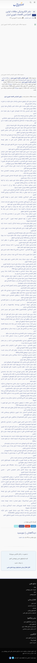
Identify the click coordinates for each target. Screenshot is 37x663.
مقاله (35, 587)
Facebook (21, 526)
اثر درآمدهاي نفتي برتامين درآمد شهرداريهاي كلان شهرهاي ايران (20, 362)
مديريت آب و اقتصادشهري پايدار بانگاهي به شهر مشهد (22, 149)
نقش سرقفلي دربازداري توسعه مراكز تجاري (25, 116)
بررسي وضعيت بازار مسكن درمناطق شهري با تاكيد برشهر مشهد (20, 429)
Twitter (16, 526)
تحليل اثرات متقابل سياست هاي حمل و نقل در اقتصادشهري (21, 388)
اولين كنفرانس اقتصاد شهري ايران (19, 78)
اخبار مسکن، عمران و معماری (29, 629)
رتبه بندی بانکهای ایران (31, 638)
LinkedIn (33, 526)
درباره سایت (33, 658)
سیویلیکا (21, 80)
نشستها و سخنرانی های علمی (29, 613)
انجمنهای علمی (32, 624)
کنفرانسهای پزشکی (32, 611)
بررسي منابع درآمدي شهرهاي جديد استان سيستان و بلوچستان (20, 443)
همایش (34, 608)
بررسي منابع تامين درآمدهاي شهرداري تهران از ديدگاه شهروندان (20, 451)
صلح (35, 592)
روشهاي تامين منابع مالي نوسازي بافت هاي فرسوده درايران (21, 125)
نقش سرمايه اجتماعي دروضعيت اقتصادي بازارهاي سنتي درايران (19, 190)
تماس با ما (27, 658)
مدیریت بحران (33, 643)
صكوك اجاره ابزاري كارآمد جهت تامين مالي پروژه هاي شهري (20, 128)
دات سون (24, 653)
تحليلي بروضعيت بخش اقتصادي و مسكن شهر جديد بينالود (21, 333)
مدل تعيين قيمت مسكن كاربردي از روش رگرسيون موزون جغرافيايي (19, 118)
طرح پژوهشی (33, 595)
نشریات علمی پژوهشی (31, 590)
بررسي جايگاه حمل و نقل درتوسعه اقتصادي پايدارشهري (22, 233)
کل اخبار (16, 658)
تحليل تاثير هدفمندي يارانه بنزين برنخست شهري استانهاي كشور (19, 515)
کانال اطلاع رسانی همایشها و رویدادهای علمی (18, 567)
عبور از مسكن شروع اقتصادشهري (27, 474)
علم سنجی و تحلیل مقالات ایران (29, 627)
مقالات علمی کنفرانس (29, 18)
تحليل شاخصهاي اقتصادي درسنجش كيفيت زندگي (23, 458)
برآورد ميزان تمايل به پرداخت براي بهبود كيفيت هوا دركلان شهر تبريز (19, 364)
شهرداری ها (33, 640)
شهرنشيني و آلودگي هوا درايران (28, 360)
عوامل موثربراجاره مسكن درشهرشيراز (27, 283)
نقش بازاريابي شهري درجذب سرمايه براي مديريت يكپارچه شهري (19, 264)
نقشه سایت (21, 658)
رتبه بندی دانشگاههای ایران (30, 622)
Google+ (27, 526)
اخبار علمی (33, 603)
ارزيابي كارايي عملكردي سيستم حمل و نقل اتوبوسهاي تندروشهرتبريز (19, 376)
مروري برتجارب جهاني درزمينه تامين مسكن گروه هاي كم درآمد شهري (18, 427)
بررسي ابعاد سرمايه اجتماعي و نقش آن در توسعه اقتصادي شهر (20, 281)
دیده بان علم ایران (32, 606)
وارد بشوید (21, 537)
